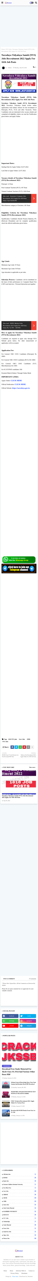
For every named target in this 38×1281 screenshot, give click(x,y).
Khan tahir (15, 1276)
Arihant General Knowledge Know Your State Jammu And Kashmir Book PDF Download (23, 1083)
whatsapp (11, 1021)
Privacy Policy (15, 1273)
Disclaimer (24, 1273)
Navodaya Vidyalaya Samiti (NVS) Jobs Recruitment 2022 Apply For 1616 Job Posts (17, 796)
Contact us (31, 1271)
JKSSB (19, 1198)
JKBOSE (19, 1194)
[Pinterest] (24, 747)
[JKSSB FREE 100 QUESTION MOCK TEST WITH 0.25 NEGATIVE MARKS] (6, 1094)
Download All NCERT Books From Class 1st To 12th (23, 1111)
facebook (11, 1016)
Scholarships (19, 1221)
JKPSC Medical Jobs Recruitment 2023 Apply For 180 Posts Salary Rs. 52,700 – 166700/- (15, 326)
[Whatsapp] (20, 747)
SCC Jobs (19, 1218)
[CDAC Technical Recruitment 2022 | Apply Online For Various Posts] (6, 1103)
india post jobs (19, 1231)
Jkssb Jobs (19, 1204)
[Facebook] (12, 747)
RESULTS (19, 1215)
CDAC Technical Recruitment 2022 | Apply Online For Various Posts (22, 1102)
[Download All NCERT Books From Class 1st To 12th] (6, 1113)
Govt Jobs (22, 739)
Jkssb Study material (19, 1208)
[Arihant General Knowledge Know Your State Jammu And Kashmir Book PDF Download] (6, 1085)
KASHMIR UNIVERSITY (19, 1211)
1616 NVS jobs (12, 739)
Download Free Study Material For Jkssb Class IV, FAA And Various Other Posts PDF (18, 1071)
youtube (11, 1025)
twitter (29, 1016)
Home (3, 49)
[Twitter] (16, 747)
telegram (29, 1025)
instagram (29, 1021)
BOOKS (19, 1177)
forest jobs (19, 1228)
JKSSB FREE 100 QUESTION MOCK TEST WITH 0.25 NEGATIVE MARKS (23, 1092)
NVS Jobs (8, 49)
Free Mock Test (19, 1188)
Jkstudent (30, 1276)
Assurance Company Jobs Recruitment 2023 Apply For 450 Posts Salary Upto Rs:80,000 (15, 198)
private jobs (19, 1238)
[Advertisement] (19, 26)
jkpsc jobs (19, 1235)
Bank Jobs (19, 1181)
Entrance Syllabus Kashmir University (19, 1184)
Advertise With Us (21, 1271)
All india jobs (19, 1174)
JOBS (28, 739)
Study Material (19, 1225)
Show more (32, 767)
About (11, 1271)
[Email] (28, 747)
